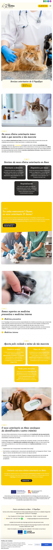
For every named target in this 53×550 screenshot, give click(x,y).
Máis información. (5, 548)
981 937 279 (9, 518)
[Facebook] (48, 1)
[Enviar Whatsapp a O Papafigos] (46, 1)
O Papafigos (18, 145)
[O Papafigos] (8, 6)
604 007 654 (16, 518)
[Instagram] (50, 1)
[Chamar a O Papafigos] (44, 1)
